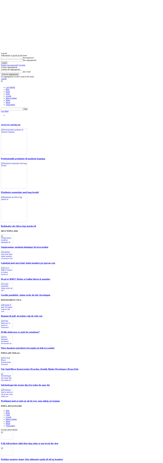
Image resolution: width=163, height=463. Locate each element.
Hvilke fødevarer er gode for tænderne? (20, 332)
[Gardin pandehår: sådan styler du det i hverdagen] (7, 290)
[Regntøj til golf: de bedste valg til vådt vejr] (7, 311)
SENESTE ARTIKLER (10, 125)
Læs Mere (5, 111)
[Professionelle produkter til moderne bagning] (14, 154)
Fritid (8, 94)
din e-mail (27, 72)
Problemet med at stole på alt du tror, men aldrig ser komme (30, 401)
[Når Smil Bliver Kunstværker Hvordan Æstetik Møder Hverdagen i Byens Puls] (7, 364)
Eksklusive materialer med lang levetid (20, 192)
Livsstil (8, 96)
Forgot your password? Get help (13, 65)
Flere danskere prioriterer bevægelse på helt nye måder (28, 348)
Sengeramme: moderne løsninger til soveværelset (24, 247)
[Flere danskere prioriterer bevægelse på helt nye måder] (7, 343)
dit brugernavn (28, 58)
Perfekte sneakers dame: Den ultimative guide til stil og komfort (32, 459)
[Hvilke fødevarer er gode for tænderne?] (7, 327)
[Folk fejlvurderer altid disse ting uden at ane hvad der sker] (7, 439)
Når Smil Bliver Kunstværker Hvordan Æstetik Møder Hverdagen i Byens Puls (39, 369)
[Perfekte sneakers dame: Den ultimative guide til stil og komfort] (7, 455)
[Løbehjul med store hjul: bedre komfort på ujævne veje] (7, 258)
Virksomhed (10, 105)
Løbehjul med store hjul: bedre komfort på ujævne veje (28, 263)
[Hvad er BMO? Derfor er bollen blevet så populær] (7, 274)
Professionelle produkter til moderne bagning (23, 158)
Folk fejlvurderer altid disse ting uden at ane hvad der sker (29, 443)
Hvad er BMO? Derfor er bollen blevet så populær (25, 279)
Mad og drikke (11, 98)
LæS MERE (10, 87)
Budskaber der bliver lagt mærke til (18, 226)
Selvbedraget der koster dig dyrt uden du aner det (25, 385)
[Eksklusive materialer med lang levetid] (14, 188)
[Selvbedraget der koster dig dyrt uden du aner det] (7, 380)
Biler (7, 90)
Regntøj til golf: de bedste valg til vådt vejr (21, 316)
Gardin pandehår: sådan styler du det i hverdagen (25, 295)
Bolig (8, 92)
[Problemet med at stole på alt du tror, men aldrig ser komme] (7, 396)
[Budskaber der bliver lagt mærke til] (14, 221)
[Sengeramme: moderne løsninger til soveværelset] (7, 242)
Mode (8, 100)
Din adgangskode (29, 60)
